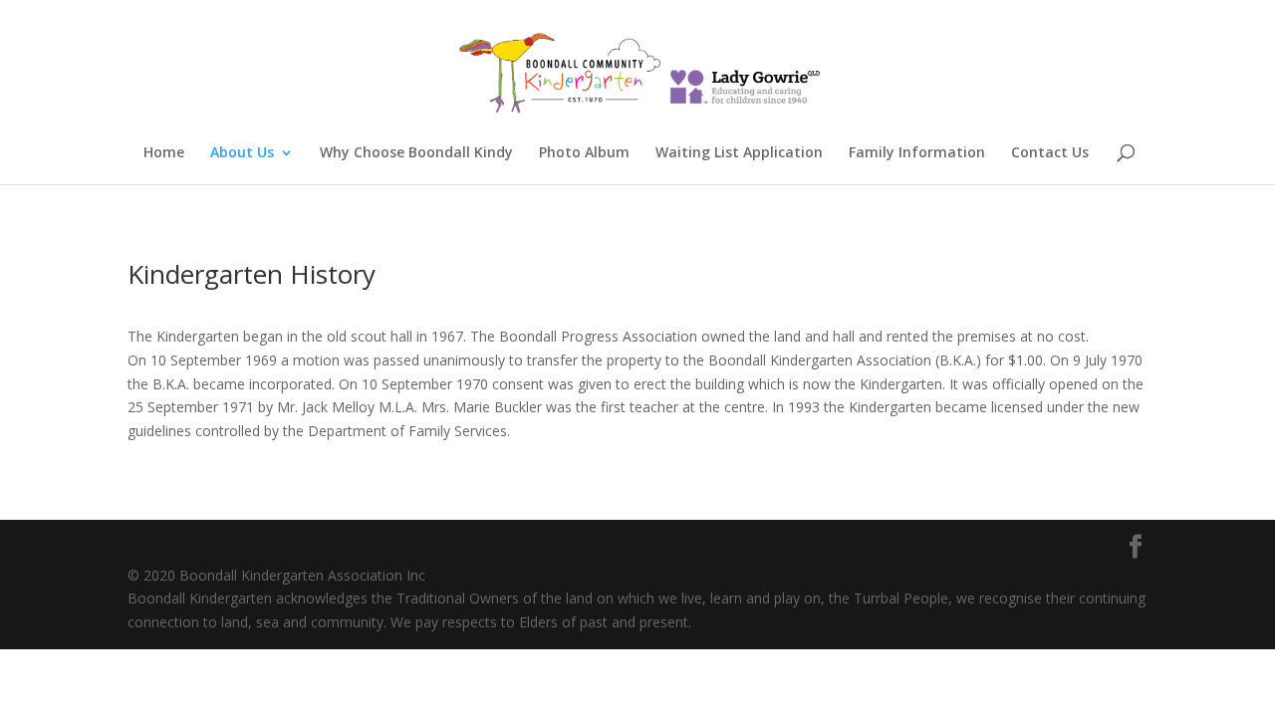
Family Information (917, 153)
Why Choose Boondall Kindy (416, 153)
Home (163, 153)
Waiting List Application (739, 153)
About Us (242, 153)
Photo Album (584, 153)
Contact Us (1050, 153)
